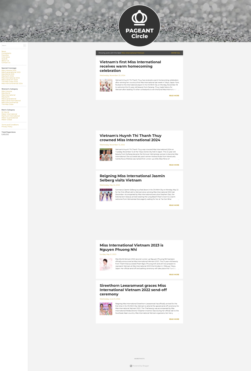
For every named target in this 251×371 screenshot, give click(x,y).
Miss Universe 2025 (9, 70)
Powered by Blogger (140, 366)
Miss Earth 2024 (8, 76)
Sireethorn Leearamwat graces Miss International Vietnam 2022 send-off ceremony (133, 289)
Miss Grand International (11, 101)
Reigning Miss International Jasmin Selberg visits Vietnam (132, 178)
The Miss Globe (7, 104)
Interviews (6, 57)
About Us (5, 61)
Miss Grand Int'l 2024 (10, 80)
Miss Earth (6, 97)
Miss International (8, 95)
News (4, 51)
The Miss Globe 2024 (10, 82)
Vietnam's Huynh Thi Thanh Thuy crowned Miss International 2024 (130, 137)
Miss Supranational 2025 (11, 72)
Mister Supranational (10, 118)
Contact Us (6, 63)
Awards (4, 59)
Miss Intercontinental (10, 102)
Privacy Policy (7, 127)
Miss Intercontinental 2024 (12, 83)
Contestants (6, 53)
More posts (139, 359)
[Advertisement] (139, 115)
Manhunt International (11, 116)
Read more (174, 96)
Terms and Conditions (10, 125)
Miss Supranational (9, 99)
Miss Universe (7, 91)
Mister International (9, 114)
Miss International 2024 (11, 78)
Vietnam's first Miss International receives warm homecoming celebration (130, 66)
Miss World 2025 (8, 74)
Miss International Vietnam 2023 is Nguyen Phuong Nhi (131, 247)
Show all (175, 53)
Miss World (6, 93)
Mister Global (7, 120)
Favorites (5, 55)
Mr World (5, 112)
